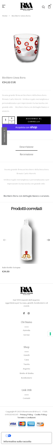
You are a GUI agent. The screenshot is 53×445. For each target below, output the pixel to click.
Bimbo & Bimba (26, 373)
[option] (26, 246)
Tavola (27, 364)
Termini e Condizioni (26, 417)
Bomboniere (26, 378)
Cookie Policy (41, 414)
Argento (26, 369)
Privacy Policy (26, 414)
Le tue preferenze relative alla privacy (29, 435)
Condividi (4, 137)
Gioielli (27, 355)
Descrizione (26, 147)
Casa (26, 359)
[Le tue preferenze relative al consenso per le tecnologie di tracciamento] (50, 334)
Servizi (26, 335)
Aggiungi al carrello (34, 120)
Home (4, 16)
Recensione (26, 155)
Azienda (26, 330)
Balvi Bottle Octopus (11, 267)
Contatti (26, 398)
